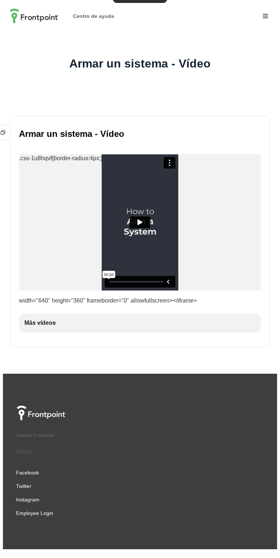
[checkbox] (140, 323)
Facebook (27, 473)
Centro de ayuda (93, 16)
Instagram (27, 500)
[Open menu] (265, 16)
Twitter (23, 486)
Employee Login (34, 513)
